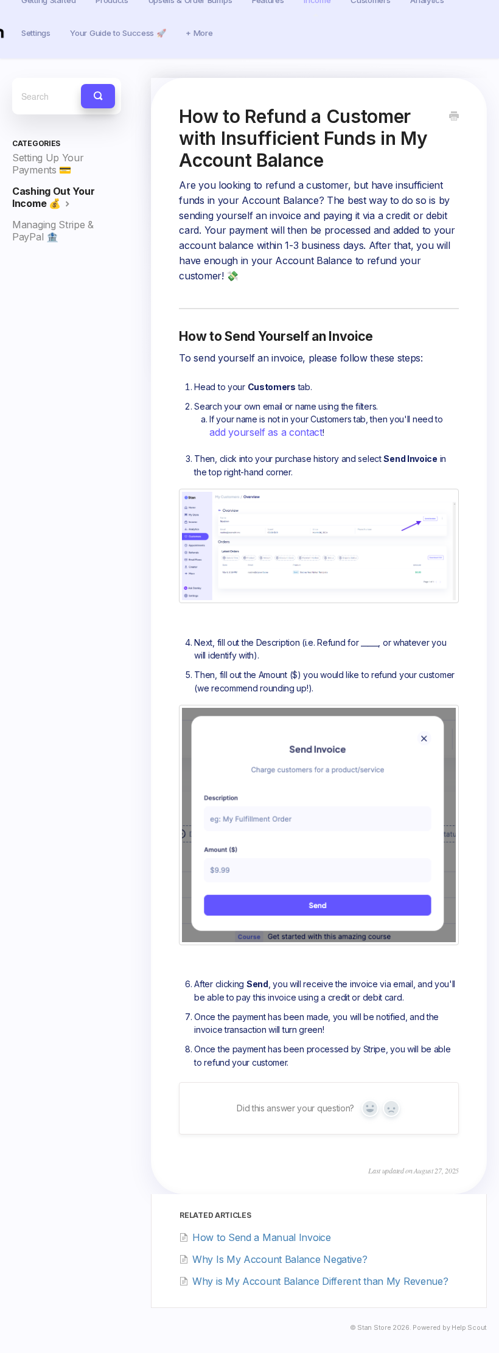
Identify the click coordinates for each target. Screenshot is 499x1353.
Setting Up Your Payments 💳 (48, 164)
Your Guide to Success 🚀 (118, 33)
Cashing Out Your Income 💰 (53, 197)
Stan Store (374, 1328)
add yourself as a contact (266, 432)
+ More (199, 33)
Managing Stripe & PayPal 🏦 (53, 231)
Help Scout (469, 1328)
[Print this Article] (454, 117)
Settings (36, 33)
